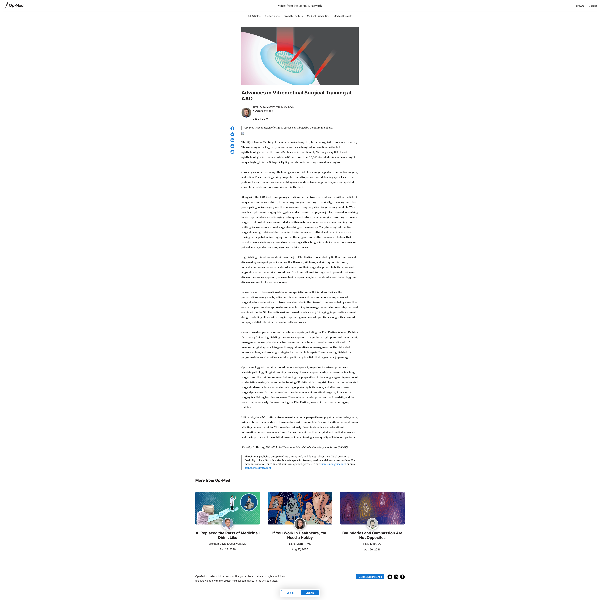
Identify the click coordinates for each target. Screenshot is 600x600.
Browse (580, 6)
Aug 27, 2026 (215, 549)
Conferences (272, 16)
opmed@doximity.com (258, 467)
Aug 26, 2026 (360, 549)
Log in (290, 592)
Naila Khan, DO (372, 543)
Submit (593, 6)
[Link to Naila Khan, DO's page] (372, 524)
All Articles (254, 16)
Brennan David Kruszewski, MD (228, 543)
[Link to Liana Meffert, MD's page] (300, 524)
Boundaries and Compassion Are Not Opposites (372, 535)
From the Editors (293, 16)
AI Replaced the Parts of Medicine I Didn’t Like (228, 535)
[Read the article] (227, 508)
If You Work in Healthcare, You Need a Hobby (300, 535)
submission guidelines (333, 464)
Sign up (310, 592)
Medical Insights (343, 16)
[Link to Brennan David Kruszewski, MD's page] (227, 524)
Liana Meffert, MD (300, 543)
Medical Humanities (318, 16)
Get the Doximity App (370, 576)
